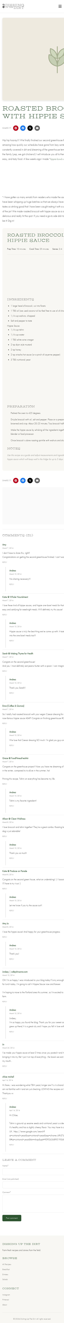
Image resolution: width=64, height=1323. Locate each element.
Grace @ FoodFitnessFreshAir (15, 758)
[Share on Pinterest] (15, 128)
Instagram (6, 1294)
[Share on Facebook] (23, 128)
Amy (4, 544)
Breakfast (6, 1269)
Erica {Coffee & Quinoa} (13, 705)
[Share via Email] (37, 128)
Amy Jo (5, 923)
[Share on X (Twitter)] (30, 128)
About (4, 1304)
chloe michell (8, 1076)
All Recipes (6, 1264)
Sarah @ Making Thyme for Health (17, 653)
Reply (4, 562)
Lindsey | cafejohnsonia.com (15, 971)
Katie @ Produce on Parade (14, 871)
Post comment (12, 1218)
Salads (5, 1279)
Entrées (5, 1274)
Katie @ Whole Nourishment (15, 596)
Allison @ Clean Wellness (13, 818)
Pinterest (5, 1299)
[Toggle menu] (60, 6)
